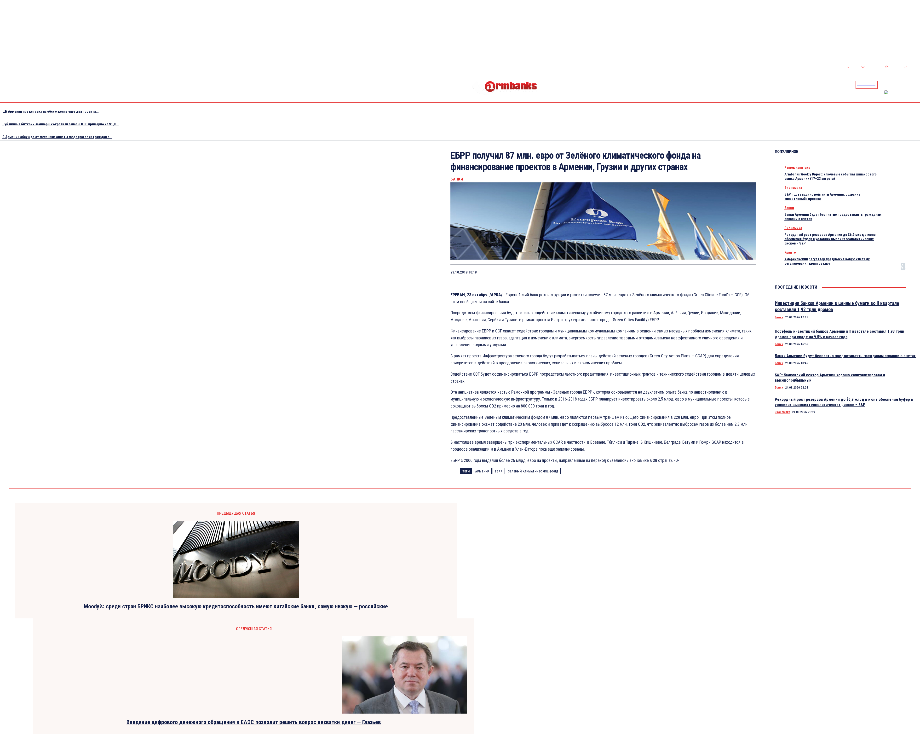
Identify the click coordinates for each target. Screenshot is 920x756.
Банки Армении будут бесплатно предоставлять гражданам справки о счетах (845, 355)
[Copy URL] (730, 272)
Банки (456, 179)
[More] (747, 272)
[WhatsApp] (679, 272)
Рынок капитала (797, 167)
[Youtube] (911, 84)
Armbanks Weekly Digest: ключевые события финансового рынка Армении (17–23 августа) (830, 176)
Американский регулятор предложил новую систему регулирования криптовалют (827, 261)
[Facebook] (900, 84)
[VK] (713, 272)
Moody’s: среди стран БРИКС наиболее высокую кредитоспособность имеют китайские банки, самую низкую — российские (236, 606)
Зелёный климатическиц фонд (533, 471)
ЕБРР (499, 471)
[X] (662, 272)
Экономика (793, 188)
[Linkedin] (917, 84)
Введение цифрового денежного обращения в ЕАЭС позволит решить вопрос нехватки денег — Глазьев (253, 722)
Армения (482, 471)
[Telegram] (905, 84)
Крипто (790, 252)
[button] (882, 84)
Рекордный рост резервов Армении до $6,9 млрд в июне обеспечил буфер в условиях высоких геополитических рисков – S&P (830, 239)
